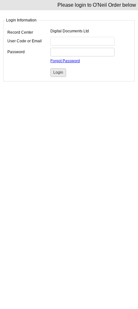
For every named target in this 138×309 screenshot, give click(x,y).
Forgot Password (65, 61)
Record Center (20, 32)
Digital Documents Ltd (69, 31)
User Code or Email (24, 41)
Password (16, 52)
